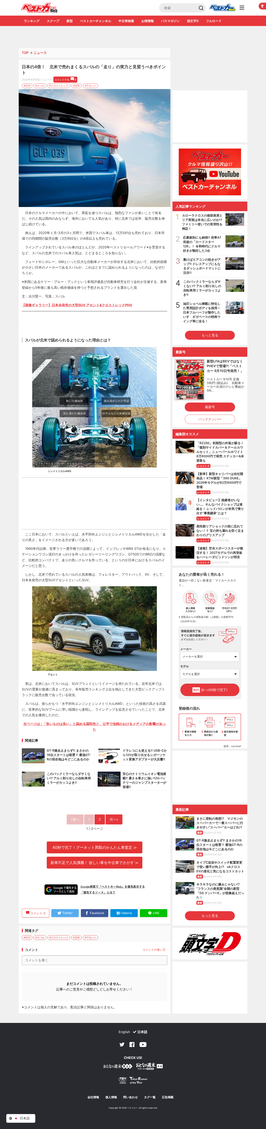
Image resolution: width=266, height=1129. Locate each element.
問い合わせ (130, 1097)
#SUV (27, 85)
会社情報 (93, 1097)
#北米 (76, 85)
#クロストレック (58, 85)
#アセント (90, 85)
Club (222, 7)
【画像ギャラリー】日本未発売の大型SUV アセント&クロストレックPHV (77, 305)
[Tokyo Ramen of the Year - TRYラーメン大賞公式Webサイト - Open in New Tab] (133, 1081)
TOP (25, 53)
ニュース (40, 53)
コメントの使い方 (154, 949)
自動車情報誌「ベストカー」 (39, 7)
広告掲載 (168, 1097)
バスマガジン (170, 21)
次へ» (114, 819)
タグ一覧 (150, 1097)
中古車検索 (126, 21)
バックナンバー (210, 419)
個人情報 (111, 1097)
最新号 (210, 407)
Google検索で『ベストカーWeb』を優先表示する (112, 886)
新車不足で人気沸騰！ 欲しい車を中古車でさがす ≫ (94, 862)
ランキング (31, 21)
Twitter (121, 1044)
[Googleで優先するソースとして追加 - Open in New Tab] (61, 889)
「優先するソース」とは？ (97, 892)
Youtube (143, 1044)
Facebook (131, 1044)
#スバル (39, 85)
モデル (184, 666)
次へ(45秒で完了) (210, 690)
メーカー (186, 649)
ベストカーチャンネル (95, 21)
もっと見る (210, 335)
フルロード (214, 21)
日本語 (142, 1032)
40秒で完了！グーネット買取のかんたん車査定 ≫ (94, 847)
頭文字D (193, 21)
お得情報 (147, 21)
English (124, 1032)
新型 (69, 21)
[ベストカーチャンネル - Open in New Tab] (210, 172)
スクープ (53, 21)
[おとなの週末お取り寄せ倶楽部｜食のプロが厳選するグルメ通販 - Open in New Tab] (117, 1067)
